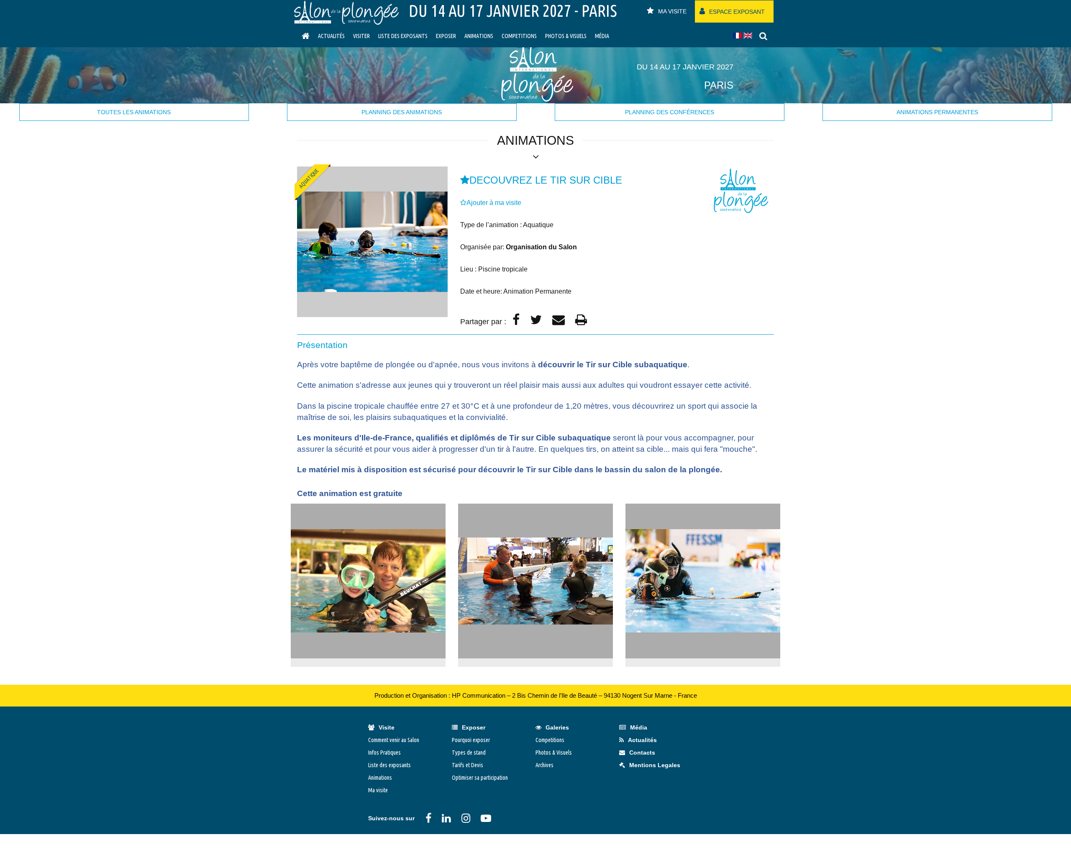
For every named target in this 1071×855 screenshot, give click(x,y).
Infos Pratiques (384, 752)
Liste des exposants (403, 36)
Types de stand (469, 752)
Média (602, 36)
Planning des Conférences (669, 112)
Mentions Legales (654, 765)
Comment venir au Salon (393, 740)
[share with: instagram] (465, 818)
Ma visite (378, 790)
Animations (478, 36)
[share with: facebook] (428, 818)
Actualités (331, 36)
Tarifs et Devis (467, 765)
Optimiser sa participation (480, 777)
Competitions (519, 36)
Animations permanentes (937, 112)
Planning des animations (401, 112)
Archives (544, 765)
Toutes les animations (134, 112)
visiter (361, 36)
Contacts (642, 752)
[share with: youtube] (486, 818)
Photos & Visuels (566, 36)
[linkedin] (446, 818)
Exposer (446, 36)
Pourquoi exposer (471, 740)
